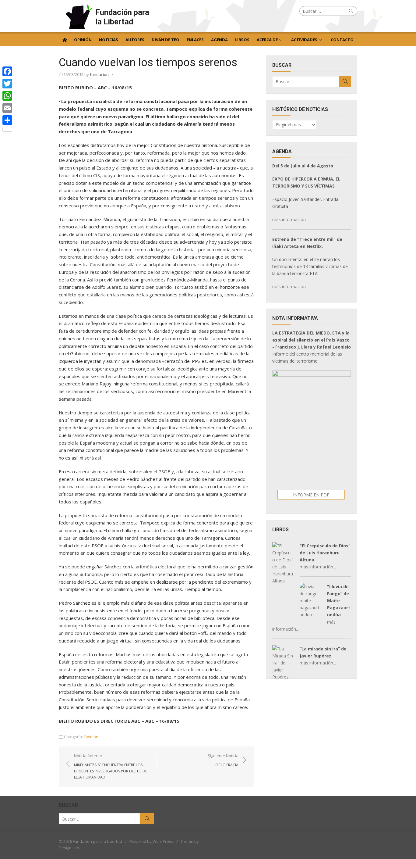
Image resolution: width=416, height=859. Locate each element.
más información (289, 219)
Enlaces (195, 39)
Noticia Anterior (110, 766)
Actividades (304, 39)
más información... (290, 286)
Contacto (342, 39)
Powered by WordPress (151, 841)
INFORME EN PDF (311, 495)
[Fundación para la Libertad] (64, 39)
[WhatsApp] (7, 96)
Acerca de (267, 39)
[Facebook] (7, 71)
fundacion (99, 74)
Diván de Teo (165, 39)
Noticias (108, 39)
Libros (242, 39)
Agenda (219, 39)
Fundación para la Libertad (122, 17)
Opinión (83, 39)
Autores (134, 39)
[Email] (7, 108)
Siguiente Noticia (223, 760)
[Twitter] (7, 83)
